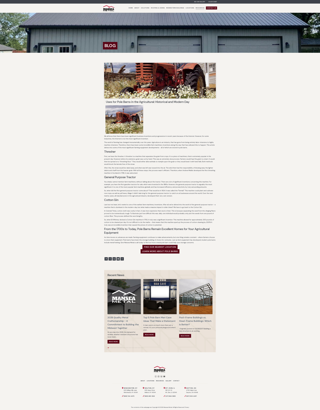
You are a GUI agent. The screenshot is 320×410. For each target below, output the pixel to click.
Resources (160, 381)
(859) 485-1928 (149, 396)
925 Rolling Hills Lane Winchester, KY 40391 (131, 390)
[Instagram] (159, 376)
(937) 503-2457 (191, 396)
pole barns (183, 148)
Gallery (168, 381)
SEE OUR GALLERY (199, 2)
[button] (106, 259)
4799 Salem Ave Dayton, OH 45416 (192, 390)
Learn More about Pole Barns (160, 251)
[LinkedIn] (161, 376)
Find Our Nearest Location (160, 247)
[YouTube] (164, 376)
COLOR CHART (212, 2)
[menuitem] (131, 8)
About (142, 381)
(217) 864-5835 (170, 396)
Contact (176, 381)
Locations (150, 381)
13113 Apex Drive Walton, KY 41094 (150, 390)
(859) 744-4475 (129, 396)
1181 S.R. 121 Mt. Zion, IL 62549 (171, 390)
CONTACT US (211, 8)
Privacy (187, 407)
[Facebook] (156, 376)
